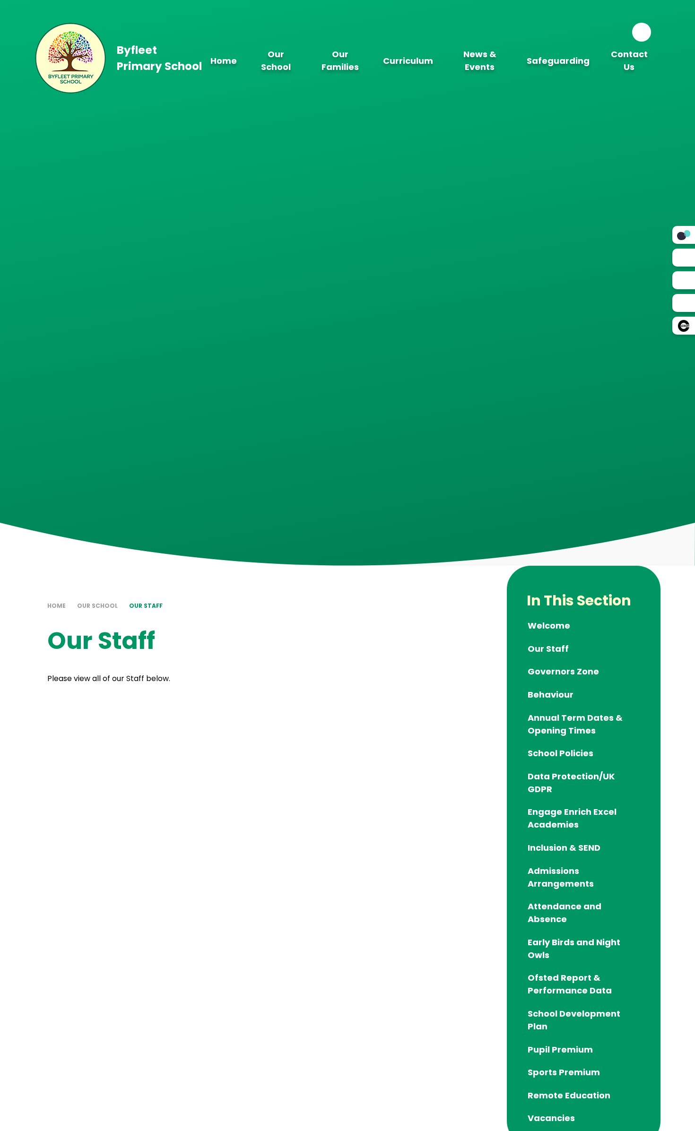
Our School (97, 606)
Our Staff (146, 606)
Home (56, 606)
